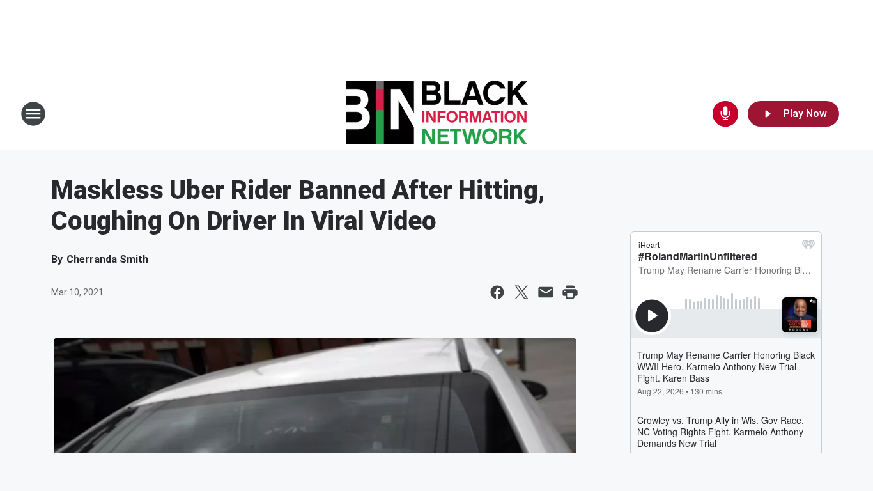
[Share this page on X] (521, 292)
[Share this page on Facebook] (497, 292)
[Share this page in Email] (546, 292)
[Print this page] (570, 292)
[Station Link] (437, 114)
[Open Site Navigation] (33, 114)
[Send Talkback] (725, 114)
